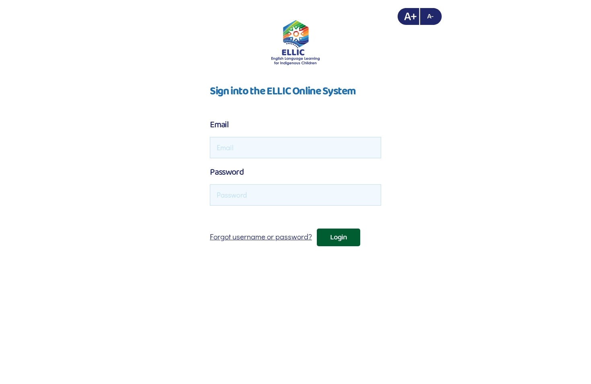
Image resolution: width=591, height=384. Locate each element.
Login (338, 237)
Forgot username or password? (261, 236)
